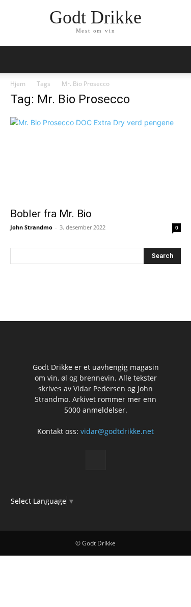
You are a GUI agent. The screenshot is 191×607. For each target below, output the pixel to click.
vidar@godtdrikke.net (117, 431)
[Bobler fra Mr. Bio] (95, 159)
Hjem (17, 83)
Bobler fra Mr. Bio (51, 214)
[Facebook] (96, 460)
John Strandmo (31, 227)
